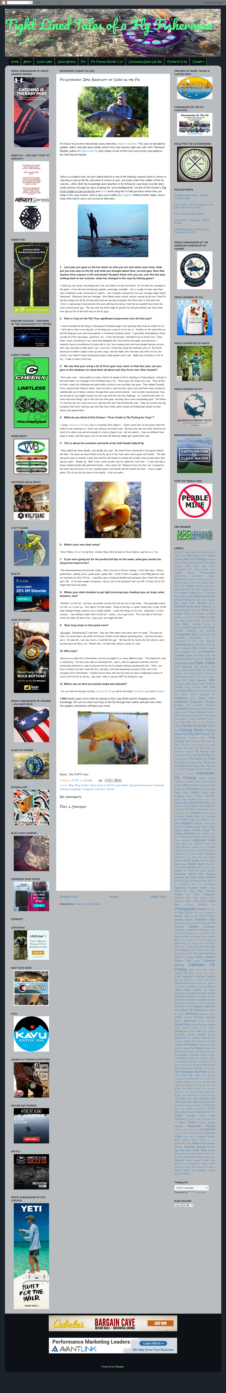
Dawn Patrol (188, 670)
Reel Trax (210, 933)
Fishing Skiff (191, 733)
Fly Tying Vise (197, 766)
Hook (204, 813)
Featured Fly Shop (188, 715)
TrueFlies (205, 1119)
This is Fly (198, 1102)
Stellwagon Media (207, 1014)
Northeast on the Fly (200, 881)
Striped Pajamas (199, 1024)
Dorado (178, 687)
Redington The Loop (195, 933)
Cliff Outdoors (207, 641)
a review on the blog (78, 425)
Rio (176, 940)
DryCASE (198, 691)
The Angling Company (185, 1061)
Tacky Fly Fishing (206, 1041)
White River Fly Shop (185, 1153)
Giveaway (192, 788)
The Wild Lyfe (183, 1098)
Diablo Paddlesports (206, 673)
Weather (178, 1147)
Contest (179, 655)
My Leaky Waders (205, 871)
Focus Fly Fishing (184, 774)
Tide (204, 1105)
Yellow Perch (182, 1170)
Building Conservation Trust (186, 617)
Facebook (158, 785)
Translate (200, 1192)
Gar (204, 782)
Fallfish (211, 709)
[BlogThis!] (110, 780)
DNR (212, 680)
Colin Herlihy (199, 648)
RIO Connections (186, 940)
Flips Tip (210, 741)
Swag (177, 1038)
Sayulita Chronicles (184, 973)
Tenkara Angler (207, 1055)
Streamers (189, 1020)
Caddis (202, 617)
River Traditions (187, 947)
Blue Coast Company (205, 600)
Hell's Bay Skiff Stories (185, 809)
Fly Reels (195, 758)
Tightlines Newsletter (196, 1109)
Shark (184, 983)
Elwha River (207, 698)
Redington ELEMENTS (186, 930)
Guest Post (180, 799)
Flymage (190, 769)
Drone (177, 690)
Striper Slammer (182, 1028)
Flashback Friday (197, 738)
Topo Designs (188, 1112)
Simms (211, 986)
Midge (177, 864)
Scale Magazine (183, 976)
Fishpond (179, 737)
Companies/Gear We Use (145, 61)
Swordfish (178, 1041)
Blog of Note (82, 785)
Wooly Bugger (193, 1160)
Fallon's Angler (180, 712)
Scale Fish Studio (206, 973)
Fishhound (210, 722)
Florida (194, 745)
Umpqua (202, 1123)
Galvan (198, 781)
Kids (199, 833)
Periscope (189, 905)
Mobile (184, 864)
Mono (182, 867)
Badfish (178, 583)
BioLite (184, 596)
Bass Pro (190, 589)
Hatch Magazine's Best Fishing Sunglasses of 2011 (191, 231)
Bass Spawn (202, 589)
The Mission (196, 1082)
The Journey (205, 1079)
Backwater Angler (203, 576)
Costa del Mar (194, 655)
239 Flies (201, 552)
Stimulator (188, 1017)
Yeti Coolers (199, 1170)
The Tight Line (191, 1092)
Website (189, 1146)
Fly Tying (204, 762)
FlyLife (181, 769)
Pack (200, 891)
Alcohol (178, 559)
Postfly (194, 916)
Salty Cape (195, 970)
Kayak (177, 830)
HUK (203, 816)
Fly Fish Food (203, 748)
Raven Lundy (180, 923)
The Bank (197, 1065)
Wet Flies (185, 1150)
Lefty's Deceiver (182, 847)
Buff (213, 613)
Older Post (158, 896)
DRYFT (206, 691)
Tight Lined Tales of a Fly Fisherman (109, 24)
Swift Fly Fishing (190, 1038)
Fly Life (183, 755)
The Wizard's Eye (204, 1098)
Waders (202, 1136)
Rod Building (181, 950)
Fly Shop (179, 762)
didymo (178, 677)
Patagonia (209, 894)
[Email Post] (100, 780)
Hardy (187, 806)
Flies (187, 741)
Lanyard (185, 840)
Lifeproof (178, 850)
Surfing (202, 1034)
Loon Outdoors (206, 853)
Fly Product (204, 754)
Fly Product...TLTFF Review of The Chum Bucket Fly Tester (194, 206)
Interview (100, 789)
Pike (180, 912)
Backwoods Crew (184, 579)
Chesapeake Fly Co (202, 638)
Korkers (205, 836)
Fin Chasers (180, 719)
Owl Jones (189, 891)
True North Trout (193, 1119)
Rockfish (210, 946)
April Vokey (208, 566)
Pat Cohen (193, 894)
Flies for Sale (198, 741)
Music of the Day (206, 867)
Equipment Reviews (141, 785)
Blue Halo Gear (184, 603)
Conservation (206, 651)
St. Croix (178, 1014)
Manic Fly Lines (200, 857)
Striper (211, 1024)
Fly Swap (191, 762)
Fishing (178, 726)
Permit (202, 904)
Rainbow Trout (205, 919)
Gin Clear (205, 785)
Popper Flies (182, 916)
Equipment (181, 701)
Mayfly (195, 860)
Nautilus (178, 877)
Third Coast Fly (183, 1102)
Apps (196, 566)
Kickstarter (190, 833)
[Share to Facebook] (116, 780)
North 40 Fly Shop (182, 881)
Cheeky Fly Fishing (201, 630)
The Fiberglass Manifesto (190, 1071)
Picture (110, 789)
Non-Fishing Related (203, 877)
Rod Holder (197, 950)
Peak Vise (199, 901)
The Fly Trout (191, 1075)
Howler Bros (192, 816)
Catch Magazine (192, 627)
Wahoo (185, 1140)
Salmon (210, 956)
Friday (203, 778)
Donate (211, 683)
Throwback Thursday (192, 1105)
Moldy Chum (196, 863)
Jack (206, 823)
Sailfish (199, 957)
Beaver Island (188, 592)
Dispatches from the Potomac (195, 677)
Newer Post (68, 896)
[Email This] (106, 780)
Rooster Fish (201, 953)
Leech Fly (209, 844)
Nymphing (180, 887)
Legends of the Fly (199, 847)
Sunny (192, 1031)
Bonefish (180, 606)
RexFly (211, 936)
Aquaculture (180, 569)
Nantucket (180, 874)
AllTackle (210, 559)
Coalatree (186, 648)
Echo (192, 698)
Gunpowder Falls (184, 802)
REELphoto (179, 937)
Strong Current (199, 1028)
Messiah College (207, 860)
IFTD (185, 819)
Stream (177, 1021)
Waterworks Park (182, 1143)
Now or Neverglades (203, 884)
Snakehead (180, 996)
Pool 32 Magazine (206, 913)
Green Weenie (194, 796)
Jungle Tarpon (201, 827)
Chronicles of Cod (185, 641)
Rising (194, 943)
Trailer (178, 1115)
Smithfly (211, 993)
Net (187, 877)
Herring (200, 809)
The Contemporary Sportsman (189, 1068)
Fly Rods (209, 758)
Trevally (190, 1115)
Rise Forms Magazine (205, 940)
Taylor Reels (188, 1052)
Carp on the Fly (89, 151)
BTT (194, 614)
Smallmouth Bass (197, 993)
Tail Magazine (190, 1044)
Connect (198, 61)
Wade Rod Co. (190, 1137)
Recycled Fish (208, 923)
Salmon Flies (182, 960)
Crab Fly (210, 655)
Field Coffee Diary (206, 715)
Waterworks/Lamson (203, 1143)
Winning (178, 1160)
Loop (177, 857)
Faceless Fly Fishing (197, 709)
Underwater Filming (201, 1126)
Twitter (192, 1122)
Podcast (188, 912)
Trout (202, 1115)
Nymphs (193, 887)
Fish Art (201, 718)
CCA (205, 627)
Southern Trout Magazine (189, 1006)
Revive (204, 936)
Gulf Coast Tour (206, 799)
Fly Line (192, 755)
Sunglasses (180, 1031)
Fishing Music (192, 730)
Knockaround (186, 836)
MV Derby (188, 871)
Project (202, 916)
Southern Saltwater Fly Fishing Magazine (197, 1003)
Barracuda (179, 589)
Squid (212, 1010)
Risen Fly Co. (182, 943)
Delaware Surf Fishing (184, 673)
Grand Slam (208, 793)
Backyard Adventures (205, 579)
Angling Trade (182, 566)
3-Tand (209, 552)
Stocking (199, 1017)
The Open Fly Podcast (193, 1085)
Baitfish (190, 586)
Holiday (196, 812)
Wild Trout (184, 1157)
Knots (197, 836)
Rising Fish (203, 943)
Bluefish (202, 603)
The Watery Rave (189, 1095)
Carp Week (44, 61)
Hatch (194, 806)
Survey (211, 1034)
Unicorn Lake (180, 1130)
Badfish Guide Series (191, 583)
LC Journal (195, 843)
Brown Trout (182, 613)
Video (178, 1136)
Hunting (210, 816)
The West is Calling (206, 1095)
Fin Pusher (191, 719)
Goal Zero (204, 789)
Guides (192, 799)
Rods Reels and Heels (184, 953)
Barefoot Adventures (205, 586)
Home (15, 61)
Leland (211, 847)
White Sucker (203, 1153)
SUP (198, 1031)
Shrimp (191, 986)
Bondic (212, 603)
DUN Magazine (200, 694)
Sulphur (212, 1028)
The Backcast (204, 1062)
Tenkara (194, 1055)
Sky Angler (209, 990)
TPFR (212, 1112)
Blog (71, 785)
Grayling (179, 796)
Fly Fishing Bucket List (107, 61)
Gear (185, 785)
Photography (185, 909)
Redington (209, 926)
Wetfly (195, 1150)
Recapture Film (194, 923)
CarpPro (127, 195)
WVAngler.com (194, 1164)
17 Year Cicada (189, 552)
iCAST (177, 820)
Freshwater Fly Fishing (194, 775)
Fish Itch (185, 722)
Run (184, 957)
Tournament (202, 1112)
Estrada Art (182, 705)
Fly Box (189, 748)
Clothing (179, 644)
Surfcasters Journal (184, 1034)
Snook (191, 996)
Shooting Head (194, 983)
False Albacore (197, 712)
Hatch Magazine (207, 806)
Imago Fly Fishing (198, 820)
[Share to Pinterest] (120, 780)
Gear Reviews (67, 61)
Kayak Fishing (192, 830)
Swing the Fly (208, 1038)
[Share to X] (113, 780)
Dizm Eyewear (198, 680)
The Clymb (209, 1065)
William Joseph (196, 1157)
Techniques (200, 1051)
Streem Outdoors (207, 1021)
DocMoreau (179, 684)
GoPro (195, 792)
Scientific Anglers (205, 976)
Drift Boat (209, 687)
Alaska (211, 555)
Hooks (181, 816)
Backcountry (180, 576)
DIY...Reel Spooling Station (189, 214)
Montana (191, 867)
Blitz (191, 596)
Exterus (211, 705)
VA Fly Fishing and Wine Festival (189, 1133)
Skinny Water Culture (188, 990)
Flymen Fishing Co (205, 769)
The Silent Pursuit (191, 1088)
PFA (213, 905)
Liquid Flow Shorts (206, 850)
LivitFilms (178, 854)
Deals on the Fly (205, 670)
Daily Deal (187, 663)
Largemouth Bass (203, 840)
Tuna (182, 1122)
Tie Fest (210, 1105)
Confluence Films (188, 652)
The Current (209, 1068)
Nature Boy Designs (202, 874)
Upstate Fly (193, 1130)
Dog (188, 683)
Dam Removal (183, 666)
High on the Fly (184, 813)
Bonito (190, 606)
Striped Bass (182, 1024)
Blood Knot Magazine (185, 600)
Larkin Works (180, 844)
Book (198, 606)
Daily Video (205, 663)
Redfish (193, 926)
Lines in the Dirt (190, 850)
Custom (178, 659)
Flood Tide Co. (182, 745)
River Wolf (200, 947)
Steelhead (191, 1013)
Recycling (179, 927)
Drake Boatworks (193, 687)
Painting (210, 891)
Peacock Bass (182, 901)
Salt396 (197, 961)
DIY (83, 61)
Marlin (187, 860)
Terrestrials (180, 1058)
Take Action (204, 1045)
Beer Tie (202, 593)
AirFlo (203, 556)
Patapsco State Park (186, 898)
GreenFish (210, 796)
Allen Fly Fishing (194, 559)
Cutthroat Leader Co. (194, 659)
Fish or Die (198, 722)
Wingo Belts (210, 1157)
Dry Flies (188, 690)
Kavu (212, 826)
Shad (177, 983)
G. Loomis (188, 781)
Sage (191, 957)
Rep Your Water (192, 936)
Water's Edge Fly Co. (203, 1140)
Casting (196, 624)
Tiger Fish (179, 1109)
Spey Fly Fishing (192, 1010)
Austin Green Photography (194, 572)
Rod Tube (209, 950)
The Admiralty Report (205, 1058)
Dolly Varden (198, 684)
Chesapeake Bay (185, 634)
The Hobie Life (191, 1078)
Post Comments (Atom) (88, 904)
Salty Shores (209, 970)
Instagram (159, 691)
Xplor (204, 1163)
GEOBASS (194, 785)
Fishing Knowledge (70, 789)
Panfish (178, 894)
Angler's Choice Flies (204, 563)
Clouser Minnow (195, 644)
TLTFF (76, 780)
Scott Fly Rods (181, 980)
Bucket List (203, 614)
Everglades (198, 705)
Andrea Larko (187, 563)
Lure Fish (186, 857)
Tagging (178, 1044)
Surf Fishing (209, 1031)
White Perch (208, 1150)
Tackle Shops (190, 1041)
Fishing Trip (207, 733)
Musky (178, 870)
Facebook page (141, 691)
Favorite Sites (177, 61)
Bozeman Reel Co (191, 610)
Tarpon (200, 1048)
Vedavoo (210, 1133)
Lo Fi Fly (190, 854)
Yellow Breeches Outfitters (203, 1167)
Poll (195, 912)
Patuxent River (207, 898)
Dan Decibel (201, 667)
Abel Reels (193, 555)
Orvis (104, 191)
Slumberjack (180, 993)
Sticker (178, 1017)
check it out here (126, 143)
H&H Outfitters (202, 802)
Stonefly (210, 1017)
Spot (206, 1010)
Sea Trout (210, 980)
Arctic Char (209, 569)
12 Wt (177, 552)
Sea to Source (197, 980)
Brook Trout (208, 610)
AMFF (177, 563)
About (27, 61)
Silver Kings (201, 987)
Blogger (119, 1366)
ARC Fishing (194, 569)
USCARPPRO (207, 1129)
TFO (191, 1058)
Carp (93, 785)
